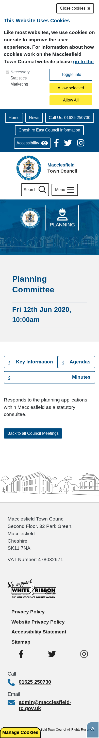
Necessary (20, 72)
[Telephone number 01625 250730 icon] (13, 683)
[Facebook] (57, 142)
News (34, 117)
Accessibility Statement (38, 631)
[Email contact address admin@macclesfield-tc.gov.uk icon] (13, 703)
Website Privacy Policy (38, 622)
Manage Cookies (20, 732)
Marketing (19, 84)
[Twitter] (68, 142)
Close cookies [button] (73, 8)
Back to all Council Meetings (33, 433)
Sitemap (20, 642)
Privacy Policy (28, 611)
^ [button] (93, 729)
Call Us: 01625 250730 (69, 117)
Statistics (18, 78)
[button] (31, 362)
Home (14, 117)
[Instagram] (80, 142)
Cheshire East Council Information (49, 130)
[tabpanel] (49, 407)
